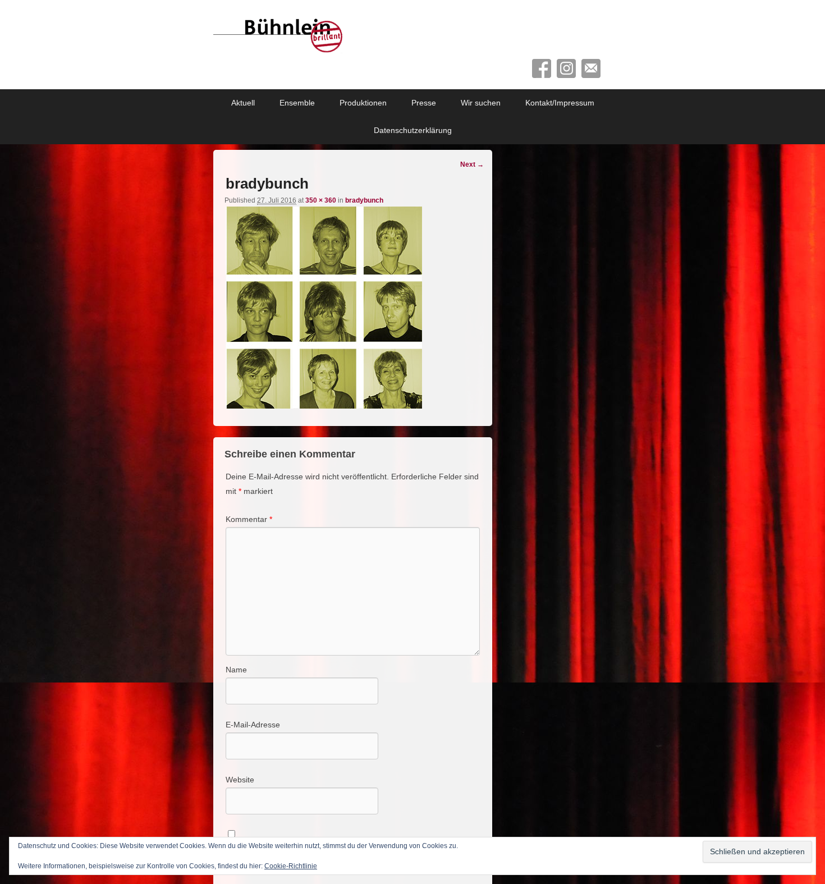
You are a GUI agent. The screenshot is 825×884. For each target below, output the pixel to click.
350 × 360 (320, 200)
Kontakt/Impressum (559, 102)
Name (236, 669)
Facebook (541, 68)
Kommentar (249, 519)
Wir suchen (481, 102)
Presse (423, 102)
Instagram (566, 68)
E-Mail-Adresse (253, 724)
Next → (472, 164)
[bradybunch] (324, 405)
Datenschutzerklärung (413, 130)
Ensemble (297, 102)
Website (240, 779)
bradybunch (364, 200)
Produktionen (363, 102)
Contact (591, 68)
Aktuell (243, 102)
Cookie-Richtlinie (290, 866)
